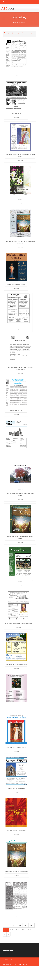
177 (5, 930)
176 (31, 925)
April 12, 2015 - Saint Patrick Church (16, 830)
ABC (7, 8)
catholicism (9, 35)
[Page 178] (5, 934)
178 (11, 930)
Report (25, 964)
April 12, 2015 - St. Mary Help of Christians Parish (18, 623)
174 (19, 925)
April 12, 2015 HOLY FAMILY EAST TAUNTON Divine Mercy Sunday (20, 198)
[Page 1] (5, 925)
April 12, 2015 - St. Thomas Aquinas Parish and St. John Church (20, 580)
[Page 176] (9, 925)
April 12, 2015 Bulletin (16, 410)
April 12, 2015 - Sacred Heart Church (16, 913)
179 (17, 930)
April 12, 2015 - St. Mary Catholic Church (16, 664)
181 (29, 930)
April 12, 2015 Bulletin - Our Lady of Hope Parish (18, 326)
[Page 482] (8, 934)
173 (13, 925)
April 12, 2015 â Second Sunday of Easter (16, 452)
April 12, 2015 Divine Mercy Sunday (16, 284)
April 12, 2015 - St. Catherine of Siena (16, 747)
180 (23, 930)
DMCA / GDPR (17, 964)
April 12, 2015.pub (16, 113)
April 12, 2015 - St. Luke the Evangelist (16, 706)
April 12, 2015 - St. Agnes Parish (16, 788)
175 (25, 925)
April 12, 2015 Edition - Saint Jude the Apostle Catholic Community (20, 242)
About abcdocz (7, 964)
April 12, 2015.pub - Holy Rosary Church (16, 71)
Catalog (6, 33)
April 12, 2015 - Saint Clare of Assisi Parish (16, 871)
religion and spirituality (17, 33)
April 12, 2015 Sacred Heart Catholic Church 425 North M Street (20, 155)
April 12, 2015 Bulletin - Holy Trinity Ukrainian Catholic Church (20, 368)
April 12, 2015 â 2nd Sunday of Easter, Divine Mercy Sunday (20, 494)
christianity (29, 33)
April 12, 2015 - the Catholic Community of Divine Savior (20, 537)
